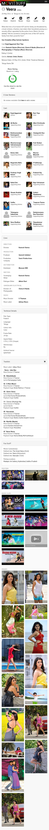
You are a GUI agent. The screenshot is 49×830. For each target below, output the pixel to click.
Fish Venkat (37, 143)
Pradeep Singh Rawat (15, 174)
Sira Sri (10, 406)
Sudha (12, 202)
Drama (20, 57)
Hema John (14, 153)
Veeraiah (16, 456)
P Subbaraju (37, 163)
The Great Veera (18, 451)
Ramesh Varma (24, 247)
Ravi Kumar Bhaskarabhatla (17, 396)
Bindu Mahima (18, 388)
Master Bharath (36, 154)
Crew (5, 238)
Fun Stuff (7, 443)
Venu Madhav (15, 222)
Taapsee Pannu (39, 202)
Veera (11, 9)
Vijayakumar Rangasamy (37, 223)
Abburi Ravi (23, 281)
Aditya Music (23, 302)
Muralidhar (17, 428)
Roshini (16, 418)
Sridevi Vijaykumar (37, 193)
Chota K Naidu (24, 289)
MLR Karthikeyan (28, 436)
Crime (15, 57)
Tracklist (7, 361)
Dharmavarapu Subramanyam (15, 144)
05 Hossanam (9, 412)
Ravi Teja (20, 44)
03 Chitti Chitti (9, 392)
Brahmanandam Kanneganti (16, 134)
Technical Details (10, 311)
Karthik (16, 398)
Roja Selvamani (38, 183)
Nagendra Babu (16, 163)
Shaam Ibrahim (16, 192)
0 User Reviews (9, 95)
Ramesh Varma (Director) (15, 47)
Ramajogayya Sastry (14, 380)
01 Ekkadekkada (10, 376)
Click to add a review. (26, 100)
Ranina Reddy (18, 436)
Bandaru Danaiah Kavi (15, 426)
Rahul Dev (14, 183)
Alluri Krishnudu (39, 123)
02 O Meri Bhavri (10, 384)
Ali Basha (13, 123)
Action (9, 57)
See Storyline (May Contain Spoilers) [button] (15, 40)
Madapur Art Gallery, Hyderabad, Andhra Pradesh (20, 461)
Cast (5, 108)
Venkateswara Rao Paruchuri (38, 213)
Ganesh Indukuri (25, 255)
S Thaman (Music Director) (22, 50)
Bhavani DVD (23, 268)
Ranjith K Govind (29, 418)
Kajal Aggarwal (10, 44)
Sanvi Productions (25, 258)
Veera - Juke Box (10, 370)
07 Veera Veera (9, 432)
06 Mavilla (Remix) (11, 421)
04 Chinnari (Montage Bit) (12, 402)
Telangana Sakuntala (14, 213)
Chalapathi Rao (38, 133)
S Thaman (22, 298)
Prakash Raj (37, 173)
